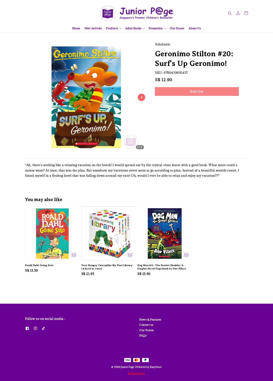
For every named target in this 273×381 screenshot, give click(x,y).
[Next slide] (141, 97)
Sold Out (197, 91)
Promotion (155, 28)
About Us (195, 28)
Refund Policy (136, 373)
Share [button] (164, 102)
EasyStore (156, 366)
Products (112, 28)
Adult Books (133, 28)
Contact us (146, 324)
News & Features (150, 319)
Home (76, 28)
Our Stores (177, 28)
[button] (230, 13)
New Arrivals (93, 28)
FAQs (143, 335)
